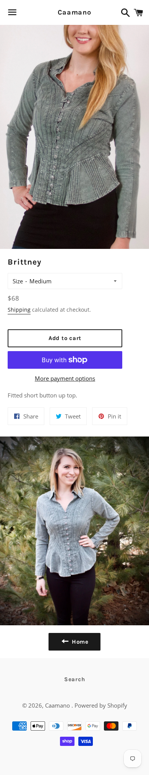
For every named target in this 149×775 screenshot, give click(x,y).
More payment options (65, 378)
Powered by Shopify (100, 705)
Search (74, 679)
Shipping (19, 309)
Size (18, 281)
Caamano (74, 12)
